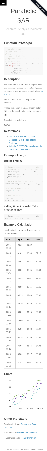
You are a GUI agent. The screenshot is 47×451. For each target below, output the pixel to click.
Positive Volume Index (27, 433)
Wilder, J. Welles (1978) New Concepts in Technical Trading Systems (22, 140)
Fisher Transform (28, 438)
